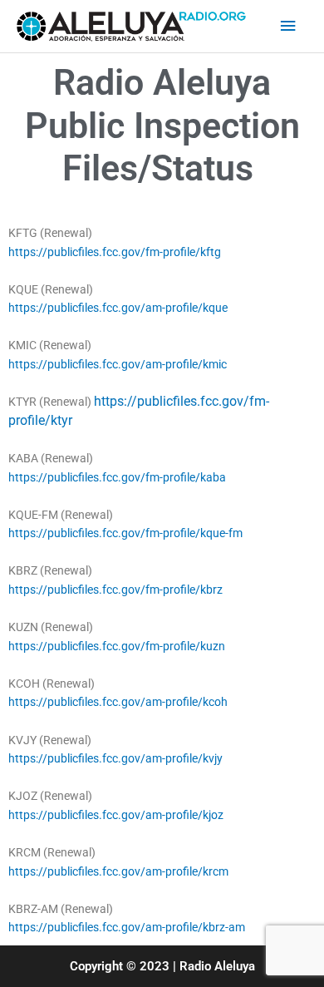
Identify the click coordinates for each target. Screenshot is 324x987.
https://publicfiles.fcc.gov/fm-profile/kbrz (115, 589)
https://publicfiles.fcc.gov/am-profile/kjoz (115, 815)
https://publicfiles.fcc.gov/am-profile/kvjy (115, 758)
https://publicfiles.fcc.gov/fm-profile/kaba (117, 477)
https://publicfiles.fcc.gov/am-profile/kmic (117, 364)
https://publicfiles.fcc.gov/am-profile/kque (118, 307)
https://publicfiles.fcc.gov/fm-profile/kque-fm (125, 533)
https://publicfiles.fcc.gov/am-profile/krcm (118, 871)
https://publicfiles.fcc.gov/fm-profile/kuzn (116, 646)
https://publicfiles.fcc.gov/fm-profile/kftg (114, 252)
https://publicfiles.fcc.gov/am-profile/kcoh (118, 701)
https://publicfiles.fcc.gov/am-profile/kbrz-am (126, 927)
